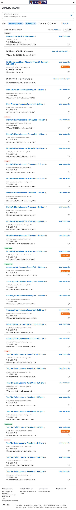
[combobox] (57, 30)
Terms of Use (62, 505)
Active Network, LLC (37, 507)
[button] (34, 23)
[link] (20, 36)
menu (2, 2)
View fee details (64, 36)
